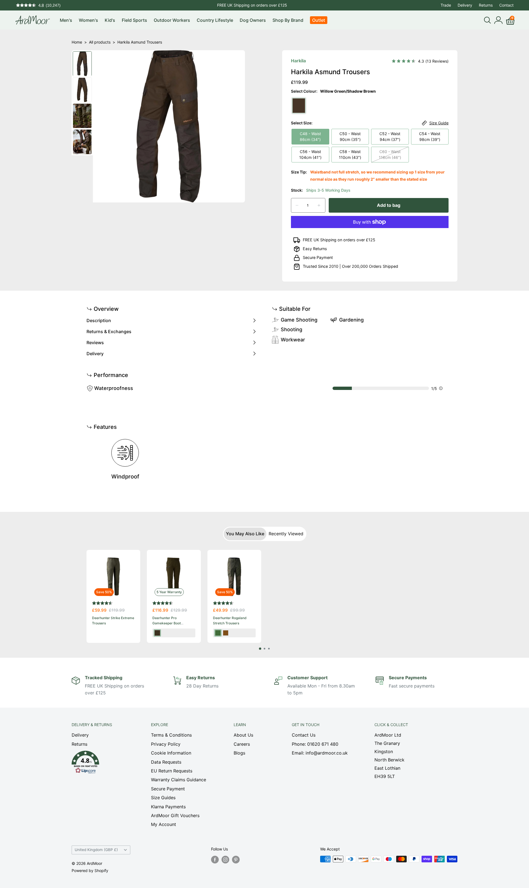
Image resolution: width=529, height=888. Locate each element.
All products (99, 42)
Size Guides (163, 797)
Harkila (298, 60)
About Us (243, 735)
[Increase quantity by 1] (319, 205)
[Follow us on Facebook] (215, 859)
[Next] (442, 596)
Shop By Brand (287, 20)
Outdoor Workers (172, 20)
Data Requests (166, 762)
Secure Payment (318, 257)
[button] (102, 763)
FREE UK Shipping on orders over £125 (252, 5)
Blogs (239, 753)
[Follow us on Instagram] (225, 859)
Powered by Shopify (90, 870)
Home (77, 42)
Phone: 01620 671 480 (315, 744)
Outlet (318, 20)
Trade (446, 5)
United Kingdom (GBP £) (96, 849)
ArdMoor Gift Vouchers (175, 815)
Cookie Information (171, 753)
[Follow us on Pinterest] (236, 859)
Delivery (465, 5)
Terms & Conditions (171, 735)
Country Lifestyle (215, 20)
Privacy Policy (165, 744)
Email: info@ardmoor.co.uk (320, 753)
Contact (506, 5)
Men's (66, 20)
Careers (242, 744)
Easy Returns (315, 248)
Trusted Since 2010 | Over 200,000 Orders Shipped (350, 266)
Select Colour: (333, 91)
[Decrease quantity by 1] (297, 205)
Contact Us (303, 735)
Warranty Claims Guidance (178, 779)
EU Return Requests (171, 771)
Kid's (110, 20)
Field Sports (134, 20)
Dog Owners (253, 20)
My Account (163, 824)
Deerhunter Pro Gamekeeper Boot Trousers (166, 623)
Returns (486, 5)
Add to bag (388, 205)
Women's (88, 20)
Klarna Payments (168, 806)
